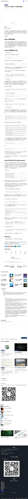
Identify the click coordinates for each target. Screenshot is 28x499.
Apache (11, 52)
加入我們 (19, 498)
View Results (14, 492)
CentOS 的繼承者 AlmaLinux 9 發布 (3, 280)
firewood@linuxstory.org (15, 301)
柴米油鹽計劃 (12, 257)
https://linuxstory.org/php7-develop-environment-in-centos (17, 244)
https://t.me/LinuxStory (5, 458)
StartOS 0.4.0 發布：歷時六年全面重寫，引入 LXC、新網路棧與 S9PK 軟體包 (10, 449)
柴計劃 (20, 262)
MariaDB (11, 82)
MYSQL (18, 262)
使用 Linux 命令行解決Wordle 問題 (8, 415)
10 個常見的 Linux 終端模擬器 (5, 437)
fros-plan (16, 261)
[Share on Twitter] (1, 17)
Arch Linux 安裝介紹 (18, 352)
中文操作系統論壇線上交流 (4, 380)
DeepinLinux (3, 487)
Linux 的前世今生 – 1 (6, 424)
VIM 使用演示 (3, 352)
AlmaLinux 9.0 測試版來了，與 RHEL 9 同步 (18, 280)
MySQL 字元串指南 (4, 275)
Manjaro (3, 484)
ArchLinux (3, 483)
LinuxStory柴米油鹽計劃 (10, 262)
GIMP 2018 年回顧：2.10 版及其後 (20, 367)
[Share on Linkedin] (1, 22)
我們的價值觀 (22, 498)
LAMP (16, 50)
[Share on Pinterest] (1, 20)
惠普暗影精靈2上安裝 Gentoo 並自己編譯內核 (9, 267)
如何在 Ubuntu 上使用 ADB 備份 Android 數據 (22, 267)
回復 (4, 295)
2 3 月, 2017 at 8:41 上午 (8, 291)
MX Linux (3, 488)
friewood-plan (12, 261)
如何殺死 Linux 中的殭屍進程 (8, 408)
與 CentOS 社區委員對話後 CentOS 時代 (18, 275)
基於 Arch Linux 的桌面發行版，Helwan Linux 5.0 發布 (7, 450)
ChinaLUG (25, 498)
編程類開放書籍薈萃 (6, 406)
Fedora (3, 486)
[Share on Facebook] (1, 15)
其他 (2, 489)
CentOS (7, 70)
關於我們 (17, 498)
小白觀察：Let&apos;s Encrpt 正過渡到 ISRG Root (20, 438)
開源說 (15, 365)
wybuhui (3, 356)
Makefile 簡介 (6, 418)
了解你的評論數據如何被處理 (13, 339)
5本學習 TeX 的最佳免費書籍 (8, 420)
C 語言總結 (3, 369)
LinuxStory (7, 242)
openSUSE (3, 485)
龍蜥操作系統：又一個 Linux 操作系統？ (4, 285)
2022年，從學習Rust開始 (7, 411)
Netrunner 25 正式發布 (3, 451)
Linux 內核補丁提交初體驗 (7, 423)
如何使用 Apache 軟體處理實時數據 (18, 285)
